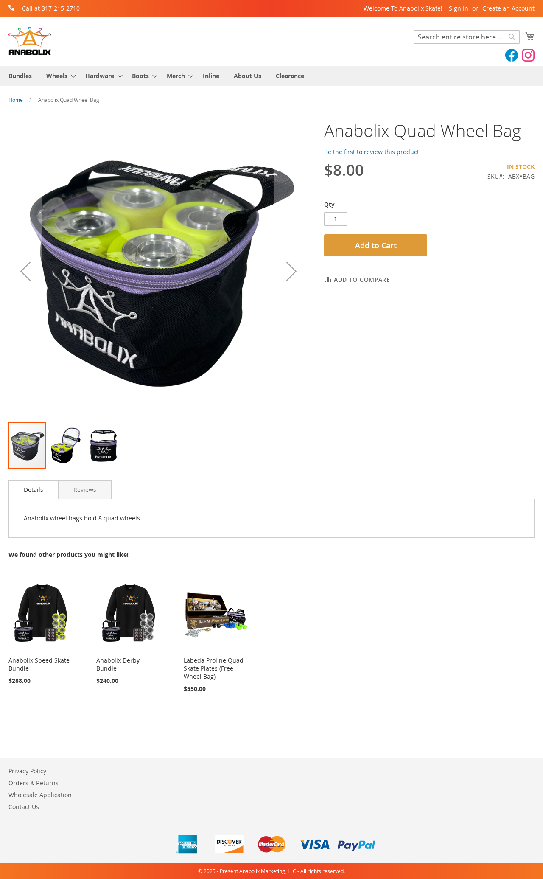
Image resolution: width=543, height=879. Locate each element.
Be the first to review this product (371, 152)
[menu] (271, 76)
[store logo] (29, 41)
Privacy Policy (27, 771)
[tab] (33, 489)
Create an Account (508, 8)
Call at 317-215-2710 (51, 8)
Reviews (84, 490)
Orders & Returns (33, 783)
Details (33, 490)
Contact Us (23, 807)
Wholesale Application (40, 795)
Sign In (458, 8)
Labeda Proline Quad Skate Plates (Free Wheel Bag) (214, 668)
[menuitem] (20, 76)
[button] (25, 271)
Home (15, 99)
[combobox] (467, 37)
